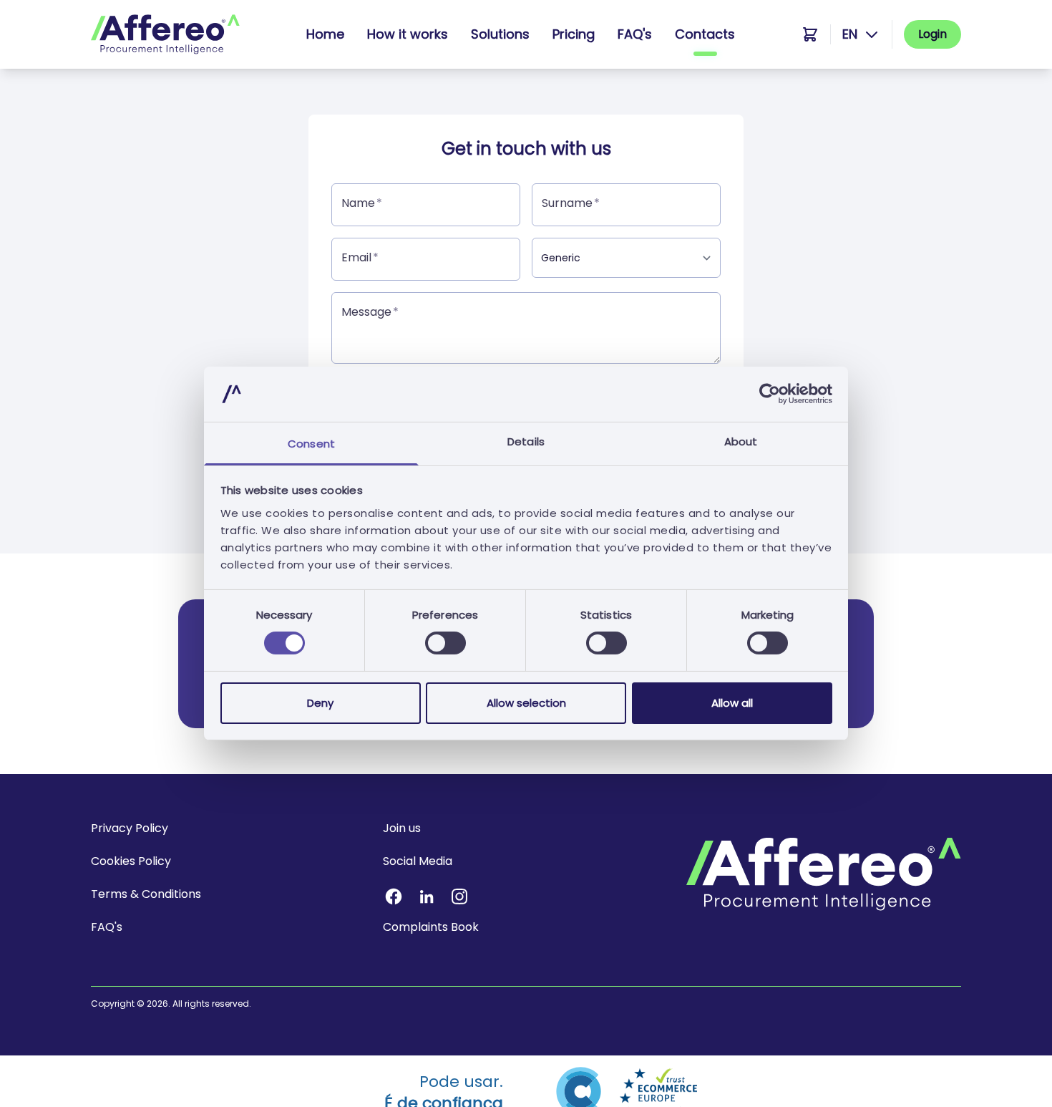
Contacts (705, 34)
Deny (320, 702)
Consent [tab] (311, 443)
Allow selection (526, 702)
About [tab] (741, 441)
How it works (407, 34)
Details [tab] (526, 441)
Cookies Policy (131, 861)
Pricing (573, 34)
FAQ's (635, 34)
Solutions (500, 34)
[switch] (445, 643)
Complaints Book (431, 927)
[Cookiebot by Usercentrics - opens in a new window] (769, 394)
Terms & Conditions (146, 894)
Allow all (732, 702)
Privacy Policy (129, 828)
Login (932, 34)
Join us (402, 828)
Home (325, 34)
